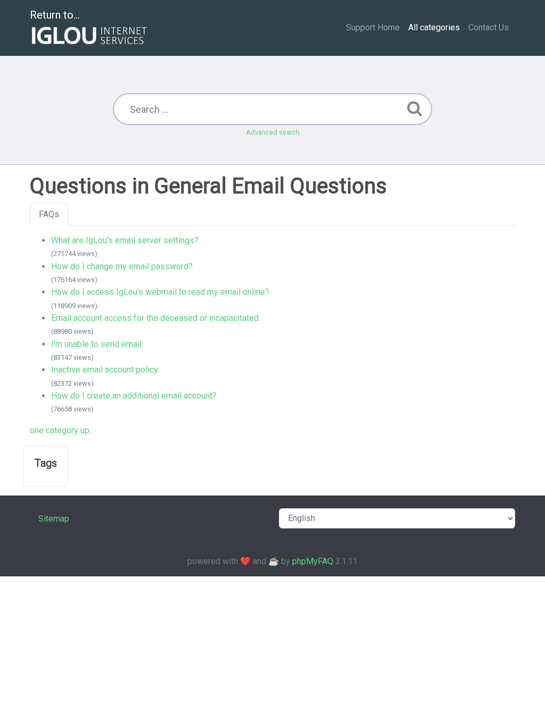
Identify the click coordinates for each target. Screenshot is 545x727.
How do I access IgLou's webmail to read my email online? (160, 292)
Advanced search (273, 132)
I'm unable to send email (96, 344)
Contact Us (488, 27)
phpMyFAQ (312, 561)
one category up (59, 430)
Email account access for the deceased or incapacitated (155, 318)
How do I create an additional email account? (134, 396)
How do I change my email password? (122, 266)
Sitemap (53, 519)
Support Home (373, 27)
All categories (434, 27)
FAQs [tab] (49, 214)
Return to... (55, 15)
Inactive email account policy (104, 370)
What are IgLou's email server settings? (125, 240)
